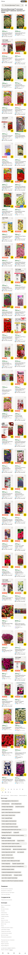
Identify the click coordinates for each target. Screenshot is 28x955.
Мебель (2, 907)
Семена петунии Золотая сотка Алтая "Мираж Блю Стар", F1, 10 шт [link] (7, 780)
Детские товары (4, 935)
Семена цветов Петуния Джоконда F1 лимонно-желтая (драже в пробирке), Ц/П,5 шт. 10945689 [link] (7, 33)
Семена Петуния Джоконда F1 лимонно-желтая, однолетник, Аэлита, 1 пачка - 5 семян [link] (20, 85)
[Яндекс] (11, 950)
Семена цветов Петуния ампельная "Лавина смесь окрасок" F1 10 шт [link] (7, 494)
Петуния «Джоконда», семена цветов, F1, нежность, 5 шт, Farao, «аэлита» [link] (7, 728)
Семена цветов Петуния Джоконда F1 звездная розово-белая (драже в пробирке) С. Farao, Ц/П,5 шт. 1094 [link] (20, 263)
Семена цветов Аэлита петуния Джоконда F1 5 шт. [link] (20, 136)
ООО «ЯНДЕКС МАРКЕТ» (10, 948)
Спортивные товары (5, 929)
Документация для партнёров (7, 892)
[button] (26, 5)
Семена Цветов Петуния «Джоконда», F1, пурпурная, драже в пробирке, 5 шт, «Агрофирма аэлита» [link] (7, 442)
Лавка (8, 953)
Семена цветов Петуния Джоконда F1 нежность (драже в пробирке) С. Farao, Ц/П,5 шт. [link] (7, 110)
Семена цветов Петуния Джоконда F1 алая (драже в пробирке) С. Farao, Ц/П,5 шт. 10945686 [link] (7, 212)
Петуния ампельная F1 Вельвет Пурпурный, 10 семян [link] (20, 780)
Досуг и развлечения (5, 905)
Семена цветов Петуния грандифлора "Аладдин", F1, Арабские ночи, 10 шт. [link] (7, 520)
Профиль (25, 953)
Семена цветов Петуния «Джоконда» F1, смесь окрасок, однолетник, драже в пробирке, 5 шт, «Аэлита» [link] (20, 288)
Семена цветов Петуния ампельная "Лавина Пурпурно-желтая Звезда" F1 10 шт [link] (7, 263)
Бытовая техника (5, 909)
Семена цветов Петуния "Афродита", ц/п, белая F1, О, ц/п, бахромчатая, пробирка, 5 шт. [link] (20, 598)
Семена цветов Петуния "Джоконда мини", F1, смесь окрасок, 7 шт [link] (20, 650)
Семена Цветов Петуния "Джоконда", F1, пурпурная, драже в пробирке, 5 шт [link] (20, 110)
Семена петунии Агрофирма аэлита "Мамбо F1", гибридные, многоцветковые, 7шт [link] (20, 572)
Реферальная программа (6, 899)
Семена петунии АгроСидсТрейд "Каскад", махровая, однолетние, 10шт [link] (19, 416)
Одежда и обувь (4, 914)
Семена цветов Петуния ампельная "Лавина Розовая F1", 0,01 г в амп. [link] (20, 312)
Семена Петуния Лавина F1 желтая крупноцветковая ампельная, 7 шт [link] (20, 237)
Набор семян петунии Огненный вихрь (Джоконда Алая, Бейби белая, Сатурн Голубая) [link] (7, 390)
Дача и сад (3, 923)
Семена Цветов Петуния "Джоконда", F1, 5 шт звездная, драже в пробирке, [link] (20, 676)
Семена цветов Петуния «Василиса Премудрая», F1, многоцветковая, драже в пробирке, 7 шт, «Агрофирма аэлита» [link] (7, 337)
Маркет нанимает (5, 943)
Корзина (19, 953)
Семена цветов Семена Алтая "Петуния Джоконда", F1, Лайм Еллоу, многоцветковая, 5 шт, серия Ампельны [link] (20, 212)
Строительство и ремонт (6, 933)
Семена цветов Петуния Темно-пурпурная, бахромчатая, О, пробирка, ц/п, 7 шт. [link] (7, 702)
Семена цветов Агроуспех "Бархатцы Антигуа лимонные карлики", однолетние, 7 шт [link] (7, 162)
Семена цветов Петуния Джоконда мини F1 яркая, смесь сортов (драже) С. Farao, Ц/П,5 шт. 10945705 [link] (20, 363)
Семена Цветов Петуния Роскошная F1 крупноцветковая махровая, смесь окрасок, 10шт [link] (7, 546)
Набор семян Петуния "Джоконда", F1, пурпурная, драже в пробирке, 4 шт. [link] (19, 59)
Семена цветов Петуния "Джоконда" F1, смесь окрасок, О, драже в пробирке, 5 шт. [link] (7, 58)
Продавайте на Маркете (6, 890)
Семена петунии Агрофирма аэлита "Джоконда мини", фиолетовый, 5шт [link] (6, 468)
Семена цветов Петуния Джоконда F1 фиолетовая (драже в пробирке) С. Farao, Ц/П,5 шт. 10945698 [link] (7, 312)
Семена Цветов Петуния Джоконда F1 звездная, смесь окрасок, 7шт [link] (20, 442)
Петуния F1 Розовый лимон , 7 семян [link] (19, 702)
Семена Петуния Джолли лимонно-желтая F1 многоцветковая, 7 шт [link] (20, 162)
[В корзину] (12, 28)
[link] (10, 801)
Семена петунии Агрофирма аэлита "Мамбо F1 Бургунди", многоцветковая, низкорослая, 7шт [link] (6, 572)
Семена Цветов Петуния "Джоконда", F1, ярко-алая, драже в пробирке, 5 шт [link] (7, 136)
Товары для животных (6, 931)
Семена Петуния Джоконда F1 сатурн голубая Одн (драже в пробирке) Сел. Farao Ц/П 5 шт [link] (20, 494)
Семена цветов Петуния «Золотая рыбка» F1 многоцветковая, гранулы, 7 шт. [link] (20, 389)
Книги (2, 925)
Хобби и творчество (5, 922)
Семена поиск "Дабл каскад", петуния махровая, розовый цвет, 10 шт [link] (20, 546)
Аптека (2, 918)
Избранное (14, 953)
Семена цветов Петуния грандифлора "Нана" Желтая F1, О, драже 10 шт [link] (7, 237)
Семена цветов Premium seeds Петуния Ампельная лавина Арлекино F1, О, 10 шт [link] (20, 468)
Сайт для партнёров (5, 894)
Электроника (4, 912)
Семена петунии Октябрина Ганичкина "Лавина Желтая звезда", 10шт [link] (7, 288)
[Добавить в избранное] (12, 15)
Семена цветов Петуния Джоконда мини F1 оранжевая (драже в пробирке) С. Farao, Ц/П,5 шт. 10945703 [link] (7, 187)
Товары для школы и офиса (7, 927)
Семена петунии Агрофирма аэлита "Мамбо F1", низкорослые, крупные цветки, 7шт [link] (20, 520)
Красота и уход (4, 920)
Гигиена (3, 910)
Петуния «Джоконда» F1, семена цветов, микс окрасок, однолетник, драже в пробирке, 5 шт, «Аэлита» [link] (7, 598)
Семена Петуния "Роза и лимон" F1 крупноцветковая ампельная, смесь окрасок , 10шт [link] (20, 337)
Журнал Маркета (5, 945)
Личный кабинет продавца (7, 888)
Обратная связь (4, 941)
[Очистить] (22, 5)
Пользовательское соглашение (7, 940)
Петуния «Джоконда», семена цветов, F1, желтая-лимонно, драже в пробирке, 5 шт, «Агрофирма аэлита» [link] (7, 85)
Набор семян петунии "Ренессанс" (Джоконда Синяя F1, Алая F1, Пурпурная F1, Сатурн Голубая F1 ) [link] (20, 624)
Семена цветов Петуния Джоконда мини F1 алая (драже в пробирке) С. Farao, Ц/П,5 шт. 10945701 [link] (20, 187)
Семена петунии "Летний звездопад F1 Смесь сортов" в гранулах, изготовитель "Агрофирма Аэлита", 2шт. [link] (20, 753)
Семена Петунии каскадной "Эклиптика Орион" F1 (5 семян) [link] (20, 728)
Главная (3, 953)
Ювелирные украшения (6, 937)
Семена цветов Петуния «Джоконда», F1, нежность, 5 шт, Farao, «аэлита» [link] (7, 416)
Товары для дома (5, 916)
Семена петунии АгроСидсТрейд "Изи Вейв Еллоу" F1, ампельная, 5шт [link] (6, 363)
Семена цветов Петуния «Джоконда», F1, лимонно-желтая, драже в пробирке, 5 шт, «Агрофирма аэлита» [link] (20, 33)
